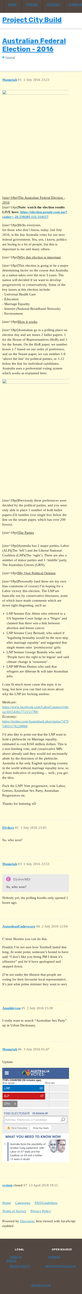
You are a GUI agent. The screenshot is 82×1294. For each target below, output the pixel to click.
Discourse (27, 1221)
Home (12, 4)
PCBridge (54, 1257)
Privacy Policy (41, 1211)
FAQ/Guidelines (46, 1203)
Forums (32, 4)
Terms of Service (14, 1211)
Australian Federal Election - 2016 (34, 45)
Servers (53, 4)
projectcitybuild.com (60, 1266)
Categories (22, 1203)
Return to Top (41, 1285)
